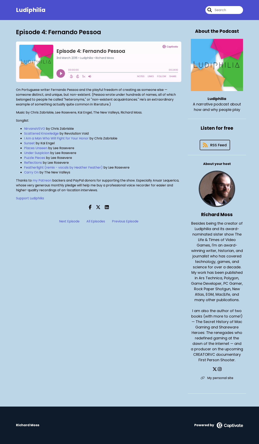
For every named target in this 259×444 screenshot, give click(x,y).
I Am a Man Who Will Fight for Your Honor (56, 138)
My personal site (219, 378)
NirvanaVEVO (34, 128)
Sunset (29, 143)
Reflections (33, 162)
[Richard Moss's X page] (214, 369)
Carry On (31, 172)
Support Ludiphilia (30, 198)
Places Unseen (35, 148)
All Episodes (95, 221)
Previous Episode (125, 221)
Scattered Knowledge (41, 133)
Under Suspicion (36, 153)
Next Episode (69, 221)
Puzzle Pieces (34, 157)
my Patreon (42, 180)
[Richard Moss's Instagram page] (220, 369)
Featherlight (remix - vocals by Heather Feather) (63, 167)
